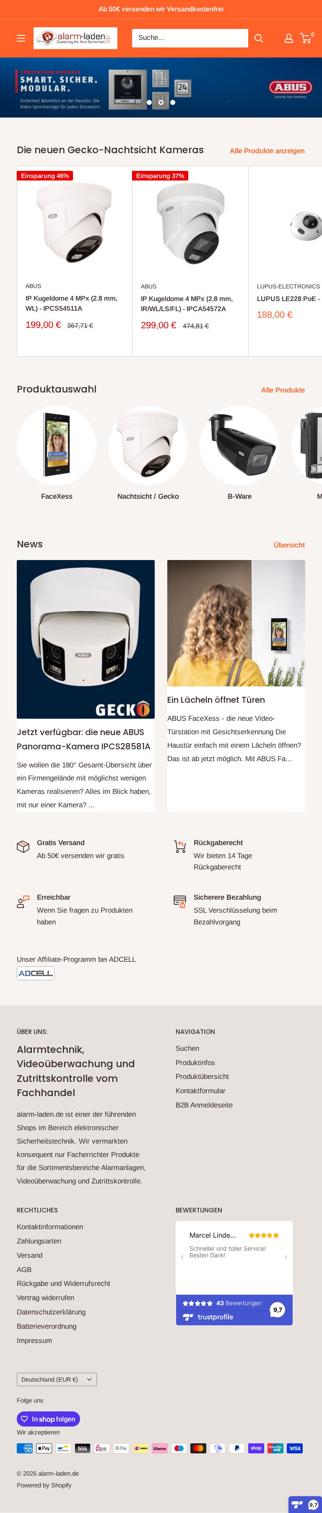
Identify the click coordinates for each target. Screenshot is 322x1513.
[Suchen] (258, 38)
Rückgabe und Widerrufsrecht (63, 1284)
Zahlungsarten (39, 1241)
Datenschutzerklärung (51, 1312)
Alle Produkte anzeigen (268, 151)
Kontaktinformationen (50, 1227)
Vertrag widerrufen (45, 1298)
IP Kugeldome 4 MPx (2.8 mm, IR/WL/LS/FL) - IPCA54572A (187, 304)
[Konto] (289, 38)
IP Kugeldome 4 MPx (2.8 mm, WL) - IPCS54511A (71, 303)
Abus (33, 286)
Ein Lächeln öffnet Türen (216, 700)
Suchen (187, 1048)
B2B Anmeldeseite (204, 1105)
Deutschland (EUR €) (49, 1379)
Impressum (34, 1341)
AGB (24, 1270)
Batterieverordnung (46, 1326)
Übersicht (290, 545)
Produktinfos (195, 1063)
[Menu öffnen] (21, 38)
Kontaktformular (201, 1091)
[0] (306, 38)
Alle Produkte (284, 390)
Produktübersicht (202, 1077)
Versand (29, 1255)
